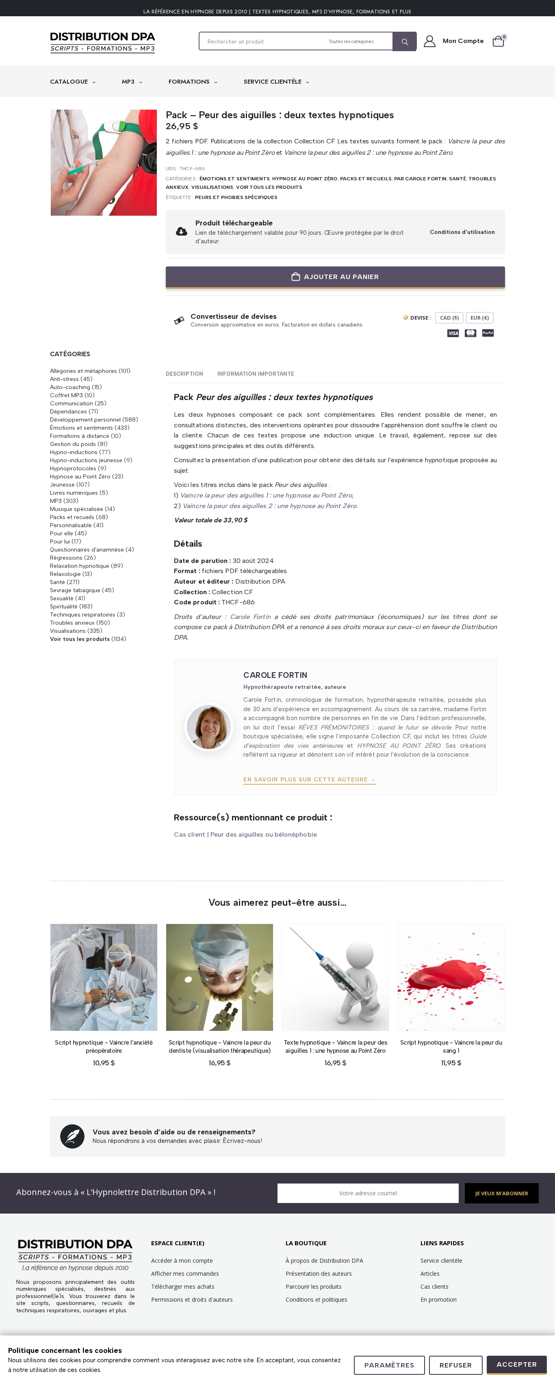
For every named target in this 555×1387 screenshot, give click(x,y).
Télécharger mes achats (183, 1286)
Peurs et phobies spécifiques (236, 197)
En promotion (439, 1299)
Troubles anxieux (72, 622)
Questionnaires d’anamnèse (87, 549)
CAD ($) (449, 317)
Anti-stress (64, 379)
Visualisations (212, 187)
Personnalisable (71, 525)
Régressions (66, 557)
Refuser (456, 1365)
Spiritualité (64, 606)
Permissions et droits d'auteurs (192, 1299)
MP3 (129, 81)
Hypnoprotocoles (73, 468)
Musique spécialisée (76, 509)
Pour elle (61, 533)
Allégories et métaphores (83, 371)
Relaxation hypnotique (79, 566)
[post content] (103, 977)
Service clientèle (441, 1260)
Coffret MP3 (66, 395)
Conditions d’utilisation (462, 232)
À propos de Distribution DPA (324, 1260)
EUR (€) (479, 317)
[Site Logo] (103, 43)
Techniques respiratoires (82, 614)
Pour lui (60, 541)
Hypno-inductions (74, 452)
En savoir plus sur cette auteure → (309, 779)
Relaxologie (65, 574)
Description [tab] (184, 374)
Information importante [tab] (255, 374)
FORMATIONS (190, 81)
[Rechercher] (404, 41)
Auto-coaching (70, 387)
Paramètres (389, 1365)
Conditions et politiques (316, 1299)
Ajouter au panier (341, 277)
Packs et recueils (366, 179)
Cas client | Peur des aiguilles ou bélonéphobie (245, 834)
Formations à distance (79, 436)
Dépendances (68, 411)
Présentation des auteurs (319, 1273)
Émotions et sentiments (234, 179)
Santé (457, 179)
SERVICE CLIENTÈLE (274, 81)
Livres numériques (74, 492)
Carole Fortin (250, 617)
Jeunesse (62, 484)
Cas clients (435, 1286)
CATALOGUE (70, 81)
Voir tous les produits (269, 187)
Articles (430, 1273)
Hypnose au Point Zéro (304, 179)
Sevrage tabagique (75, 590)
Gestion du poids (73, 444)
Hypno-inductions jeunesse (86, 460)
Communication (71, 403)
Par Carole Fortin (420, 179)
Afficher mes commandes (185, 1273)
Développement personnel (85, 419)
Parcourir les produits (314, 1286)
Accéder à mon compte (182, 1260)
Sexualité (62, 598)
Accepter (516, 1364)
